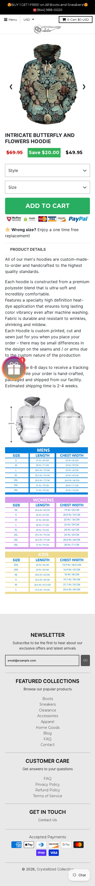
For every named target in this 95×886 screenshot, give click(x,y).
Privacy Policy (47, 784)
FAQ (47, 739)
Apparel (47, 721)
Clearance (47, 710)
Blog (47, 733)
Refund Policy (47, 790)
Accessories (47, 716)
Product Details (28, 249)
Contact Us (47, 820)
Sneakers (48, 704)
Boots (47, 698)
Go (85, 660)
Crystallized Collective (55, 869)
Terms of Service (47, 796)
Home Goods (48, 727)
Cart (78, 19)
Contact (48, 744)
